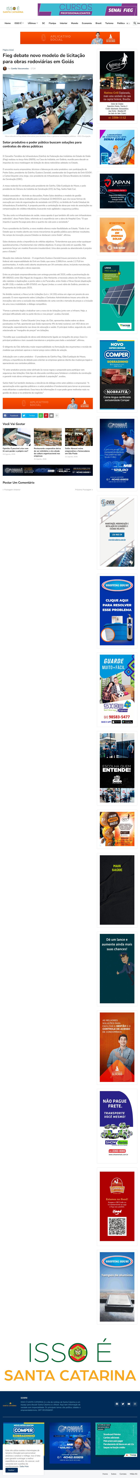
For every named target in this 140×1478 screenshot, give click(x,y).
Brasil (98, 23)
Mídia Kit (133, 1474)
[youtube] (129, 1404)
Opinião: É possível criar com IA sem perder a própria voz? (15, 449)
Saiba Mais (24, 1466)
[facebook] (117, 1404)
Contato (123, 1474)
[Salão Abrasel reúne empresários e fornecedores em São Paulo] (79, 437)
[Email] (51, 415)
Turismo (109, 23)
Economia (87, 23)
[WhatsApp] (40, 415)
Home (8, 23)
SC (43, 23)
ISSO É (18, 23)
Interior (63, 23)
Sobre (113, 1474)
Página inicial (8, 50)
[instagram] (135, 1404)
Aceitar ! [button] (11, 1470)
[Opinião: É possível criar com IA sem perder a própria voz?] (16, 437)
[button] (128, 23)
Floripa (52, 23)
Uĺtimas (32, 23)
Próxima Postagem (83, 489)
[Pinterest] (46, 415)
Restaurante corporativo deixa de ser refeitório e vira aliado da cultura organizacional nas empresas (47, 452)
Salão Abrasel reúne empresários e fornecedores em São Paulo (77, 451)
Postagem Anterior (12, 489)
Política (121, 23)
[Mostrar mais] (56, 415)
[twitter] (123, 1404)
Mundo (74, 23)
